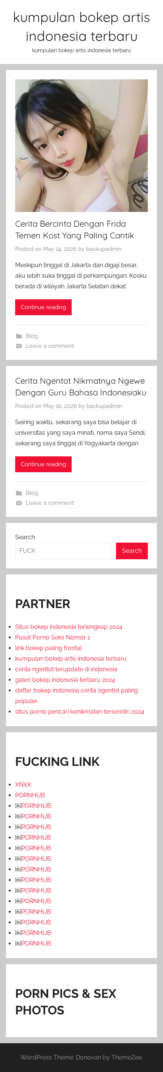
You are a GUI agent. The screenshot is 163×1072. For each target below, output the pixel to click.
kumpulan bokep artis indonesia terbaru (71, 658)
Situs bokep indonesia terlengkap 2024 (68, 626)
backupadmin (104, 249)
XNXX (23, 784)
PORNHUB (30, 795)
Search (25, 537)
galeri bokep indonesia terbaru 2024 (65, 679)
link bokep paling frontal (48, 648)
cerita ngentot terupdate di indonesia (66, 669)
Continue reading (43, 307)
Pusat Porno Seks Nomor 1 (52, 637)
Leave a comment (50, 345)
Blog (32, 336)
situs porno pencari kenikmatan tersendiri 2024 (79, 711)
